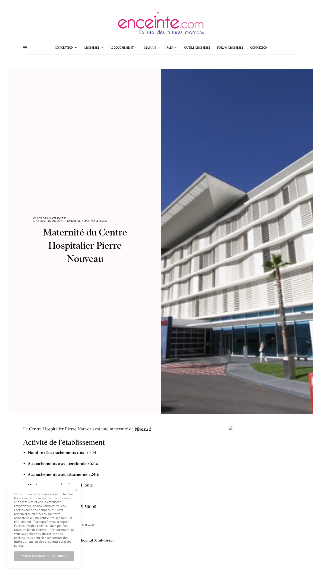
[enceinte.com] (161, 23)
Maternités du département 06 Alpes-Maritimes (70, 221)
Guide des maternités (49, 218)
